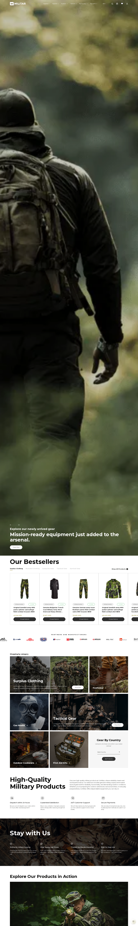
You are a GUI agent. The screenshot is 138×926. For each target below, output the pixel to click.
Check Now (16, 547)
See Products (109, 759)
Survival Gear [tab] (75, 568)
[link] (19, 604)
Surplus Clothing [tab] (16, 568)
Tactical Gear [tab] (62, 568)
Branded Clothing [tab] (33, 568)
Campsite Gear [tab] (48, 568)
